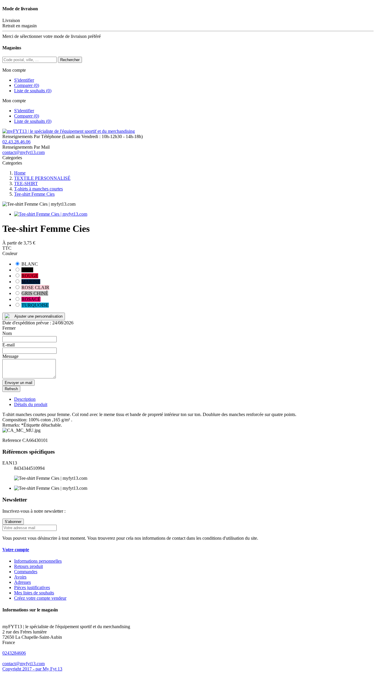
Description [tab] (25, 399)
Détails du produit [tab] (30, 404)
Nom (7, 333)
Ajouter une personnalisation (38, 316)
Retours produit (28, 566)
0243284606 (14, 652)
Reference (12, 440)
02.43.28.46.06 (16, 141)
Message (10, 356)
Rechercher (70, 60)
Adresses (22, 582)
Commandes (25, 571)
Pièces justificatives (32, 587)
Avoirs (20, 576)
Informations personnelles (38, 561)
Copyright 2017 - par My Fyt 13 (32, 668)
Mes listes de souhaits (34, 592)
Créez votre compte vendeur (40, 598)
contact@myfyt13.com (23, 152)
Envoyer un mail (18, 382)
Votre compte (15, 549)
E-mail (8, 344)
